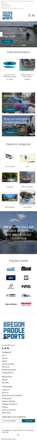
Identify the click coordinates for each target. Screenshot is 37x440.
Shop (4, 355)
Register (5, 380)
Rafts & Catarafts (27, 187)
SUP (27, 166)
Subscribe (28, 421)
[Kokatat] (26, 278)
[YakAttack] (11, 304)
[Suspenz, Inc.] (11, 295)
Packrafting (27, 207)
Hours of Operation (9, 410)
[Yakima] (26, 304)
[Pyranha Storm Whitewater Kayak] (10, 65)
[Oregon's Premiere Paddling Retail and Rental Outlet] (7, 15)
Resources (5, 367)
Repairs (4, 361)
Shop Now (7, 41)
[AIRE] (11, 269)
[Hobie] (11, 278)
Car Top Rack (10, 166)
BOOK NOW (6, 413)
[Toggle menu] (33, 15)
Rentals (4, 358)
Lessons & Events (8, 364)
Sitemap (5, 407)
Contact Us (6, 390)
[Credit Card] (18, 435)
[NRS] (26, 287)
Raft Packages (10, 207)
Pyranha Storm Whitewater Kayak (9, 76)
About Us (5, 393)
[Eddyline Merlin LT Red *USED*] (27, 65)
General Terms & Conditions (12, 395)
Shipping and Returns (9, 404)
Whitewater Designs (9, 370)
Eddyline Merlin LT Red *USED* (27, 76)
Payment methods (8, 401)
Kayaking (9, 187)
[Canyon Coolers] (26, 269)
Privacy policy (6, 398)
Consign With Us (8, 372)
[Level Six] (11, 287)
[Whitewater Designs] (26, 295)
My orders (5, 382)
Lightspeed (5, 432)
